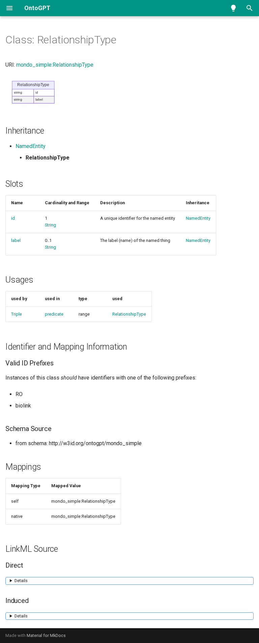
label (16, 240)
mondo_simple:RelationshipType (54, 65)
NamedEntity (31, 146)
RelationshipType (129, 314)
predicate (54, 314)
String (50, 224)
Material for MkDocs (46, 635)
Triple (16, 314)
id (13, 218)
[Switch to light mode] (233, 8)
